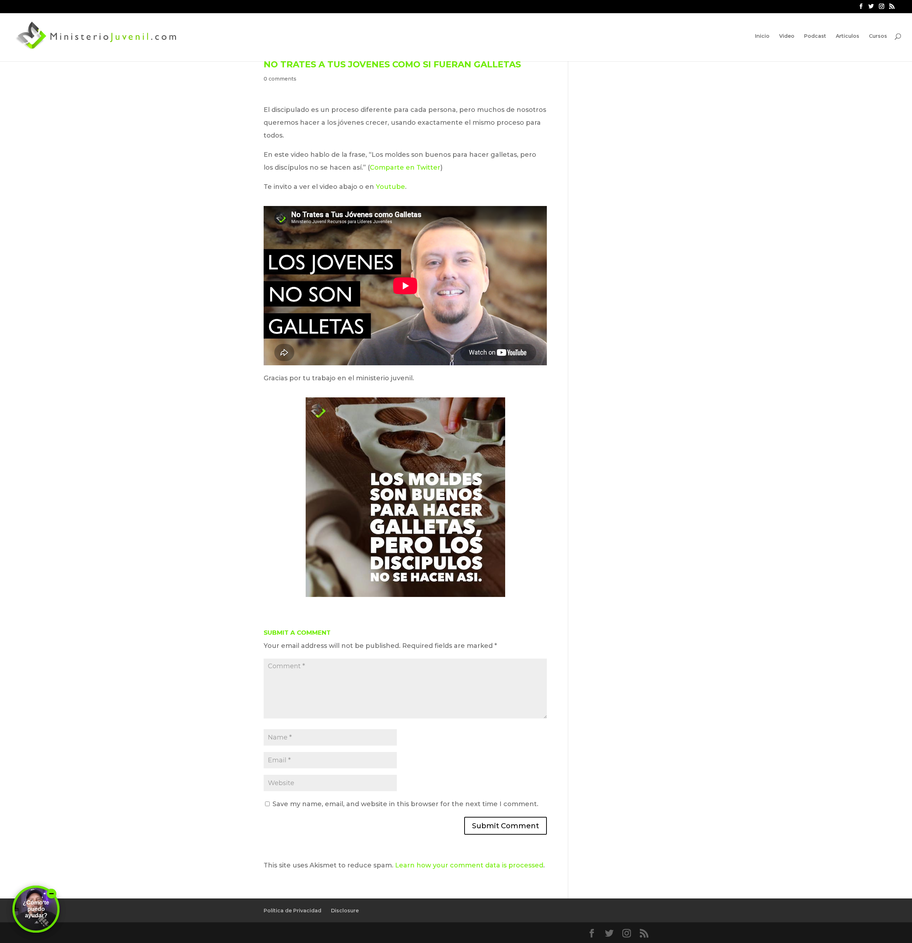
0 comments (280, 79)
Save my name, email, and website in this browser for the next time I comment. (405, 804)
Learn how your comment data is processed (469, 865)
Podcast (815, 36)
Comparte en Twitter (405, 167)
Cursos (878, 36)
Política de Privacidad (292, 910)
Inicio (762, 36)
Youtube (390, 187)
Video (786, 36)
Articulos (847, 36)
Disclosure (345, 910)
